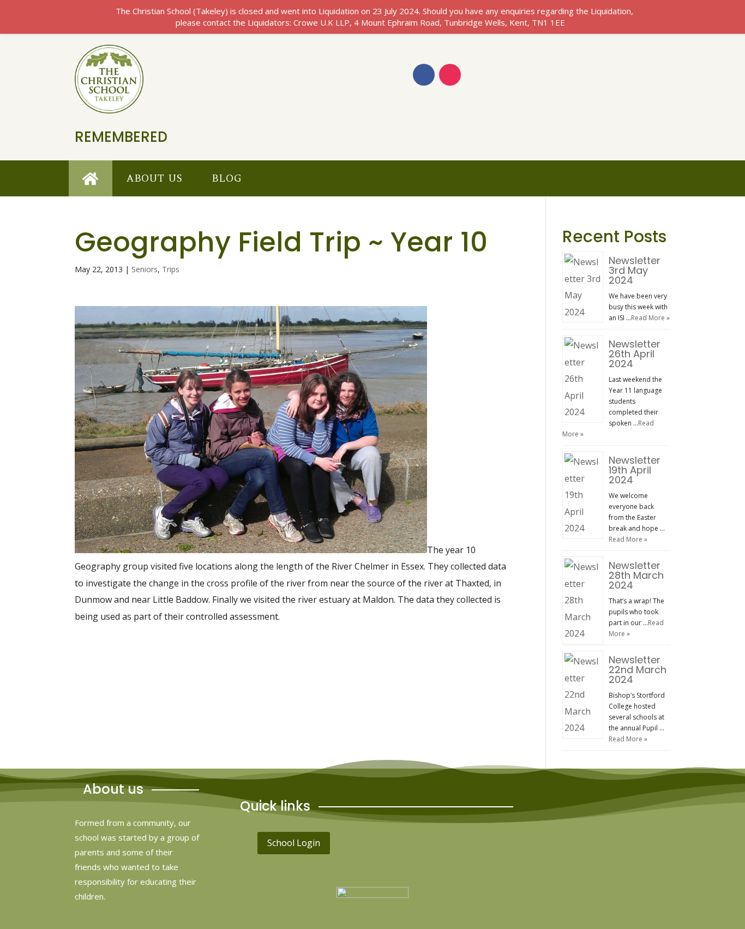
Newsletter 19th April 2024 (634, 470)
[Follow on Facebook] (424, 75)
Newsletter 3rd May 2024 (634, 270)
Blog (227, 178)
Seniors (144, 269)
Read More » (650, 317)
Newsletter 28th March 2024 (636, 575)
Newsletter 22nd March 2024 (637, 669)
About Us (155, 178)
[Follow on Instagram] (450, 75)
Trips (170, 269)
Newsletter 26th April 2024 (634, 353)
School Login (293, 843)
